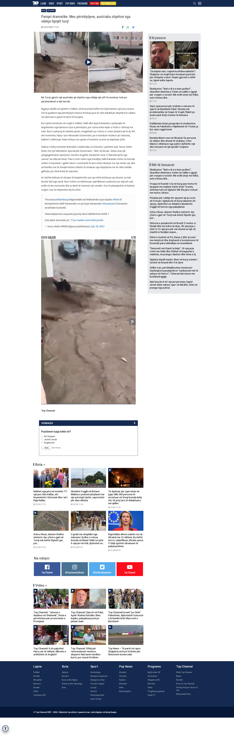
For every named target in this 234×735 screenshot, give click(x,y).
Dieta (121, 687)
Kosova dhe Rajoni (69, 680)
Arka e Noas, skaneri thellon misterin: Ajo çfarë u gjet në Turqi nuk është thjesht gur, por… (48, 540)
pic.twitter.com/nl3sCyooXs (88, 220)
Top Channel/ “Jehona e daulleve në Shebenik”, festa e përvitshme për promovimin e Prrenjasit (49, 617)
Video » (41, 585)
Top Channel (47, 572)
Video (51, 3)
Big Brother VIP (154, 672)
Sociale (36, 687)
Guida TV (151, 695)
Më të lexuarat (163, 165)
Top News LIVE (108, 3)
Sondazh (47, 423)
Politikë (36, 672)
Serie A (93, 691)
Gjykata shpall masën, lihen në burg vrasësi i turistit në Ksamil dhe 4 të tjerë (173, 261)
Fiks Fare (151, 684)
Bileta (178, 676)
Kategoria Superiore (99, 676)
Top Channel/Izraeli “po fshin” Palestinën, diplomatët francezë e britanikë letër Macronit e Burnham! (125, 617)
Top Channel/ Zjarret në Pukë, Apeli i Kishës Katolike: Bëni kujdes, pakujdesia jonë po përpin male (87, 617)
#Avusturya (108, 203)
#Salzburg (62, 199)
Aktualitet (37, 680)
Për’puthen (152, 676)
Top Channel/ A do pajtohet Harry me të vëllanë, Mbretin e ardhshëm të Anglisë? (49, 651)
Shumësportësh (97, 695)
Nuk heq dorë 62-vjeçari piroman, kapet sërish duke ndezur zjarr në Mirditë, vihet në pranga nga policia (173, 284)
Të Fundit (51, 10)
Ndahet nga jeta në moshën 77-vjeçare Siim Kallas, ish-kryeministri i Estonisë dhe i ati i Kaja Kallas (50, 497)
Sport (60, 3)
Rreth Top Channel (184, 672)
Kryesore (159, 38)
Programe (82, 3)
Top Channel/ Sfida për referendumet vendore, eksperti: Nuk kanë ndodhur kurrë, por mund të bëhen (86, 653)
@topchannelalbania (74, 572)
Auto (64, 687)
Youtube (94, 3)
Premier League (97, 684)
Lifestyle (122, 676)
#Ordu (116, 199)
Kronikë (36, 676)
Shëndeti (123, 684)
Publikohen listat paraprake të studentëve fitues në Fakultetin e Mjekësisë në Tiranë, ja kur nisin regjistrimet (174, 128)
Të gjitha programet (156, 691)
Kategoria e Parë (97, 680)
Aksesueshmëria (183, 694)
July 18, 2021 (97, 226)
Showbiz (122, 672)
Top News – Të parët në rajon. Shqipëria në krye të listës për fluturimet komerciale (124, 651)
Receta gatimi (125, 691)
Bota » (40, 465)
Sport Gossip (95, 699)
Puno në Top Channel (185, 684)
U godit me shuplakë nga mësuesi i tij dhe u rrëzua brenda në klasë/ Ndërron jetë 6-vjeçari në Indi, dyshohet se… (87, 540)
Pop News (70, 3)
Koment (65, 676)
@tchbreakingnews (102, 572)
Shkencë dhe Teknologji (72, 684)
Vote (47, 448)
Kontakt (179, 680)
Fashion (122, 680)
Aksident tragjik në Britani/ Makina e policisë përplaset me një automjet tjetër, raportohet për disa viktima (87, 497)
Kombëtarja (95, 672)
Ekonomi (37, 684)
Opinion (65, 672)
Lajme (43, 3)
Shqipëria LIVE (154, 680)
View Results (56, 448)
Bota (44, 10)
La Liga (93, 687)
